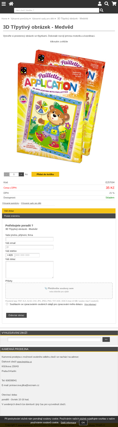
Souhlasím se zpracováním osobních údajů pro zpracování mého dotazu (46, 304)
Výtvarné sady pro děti (31, 203)
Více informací (90, 304)
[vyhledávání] (106, 4)
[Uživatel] (99, 4)
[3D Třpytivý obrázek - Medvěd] (59, 106)
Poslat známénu (12, 216)
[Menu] (3, 4)
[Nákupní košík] (114, 4)
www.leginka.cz (24, 362)
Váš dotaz (9, 211)
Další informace (68, 422)
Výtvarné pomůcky (10, 203)
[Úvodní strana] (11, 4)
